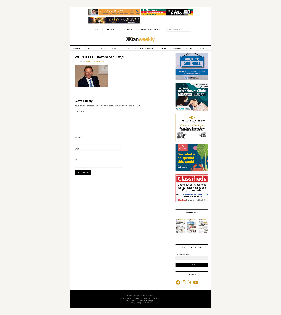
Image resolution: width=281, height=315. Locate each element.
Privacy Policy (135, 303)
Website (79, 160)
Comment (80, 111)
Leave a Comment (98, 62)
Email (78, 148)
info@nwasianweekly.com (146, 300)
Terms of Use (146, 303)
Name (78, 137)
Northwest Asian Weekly (140, 40)
